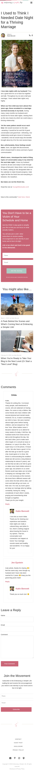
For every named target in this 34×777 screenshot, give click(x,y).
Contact (18, 739)
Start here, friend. (24, 197)
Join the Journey (16, 271)
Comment (4, 634)
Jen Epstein (17, 562)
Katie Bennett (11, 36)
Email (3, 625)
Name (3, 615)
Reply (7, 504)
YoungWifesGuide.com (20, 187)
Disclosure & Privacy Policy (17, 769)
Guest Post (18, 742)
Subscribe (16, 709)
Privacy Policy (18, 750)
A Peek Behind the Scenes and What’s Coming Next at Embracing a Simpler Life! (17, 324)
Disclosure (18, 746)
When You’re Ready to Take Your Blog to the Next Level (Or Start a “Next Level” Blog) (16, 361)
